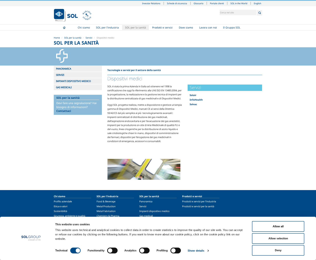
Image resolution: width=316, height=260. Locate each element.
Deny (278, 250)
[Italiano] (66, 15)
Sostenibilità (60, 211)
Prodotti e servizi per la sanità (198, 206)
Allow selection (278, 238)
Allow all (278, 226)
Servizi (89, 37)
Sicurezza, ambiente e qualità (69, 215)
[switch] (112, 250)
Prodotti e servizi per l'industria (199, 201)
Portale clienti (217, 3)
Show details (196, 250)
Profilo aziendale (63, 201)
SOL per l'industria (107, 27)
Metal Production (106, 206)
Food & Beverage (106, 201)
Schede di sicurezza (177, 3)
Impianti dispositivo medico (154, 211)
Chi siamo (84, 27)
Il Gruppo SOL (231, 27)
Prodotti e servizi (162, 27)
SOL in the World (238, 3)
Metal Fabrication (106, 211)
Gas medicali (146, 215)
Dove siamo (186, 27)
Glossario (198, 3)
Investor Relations (151, 3)
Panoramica (145, 201)
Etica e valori (60, 206)
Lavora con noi (208, 27)
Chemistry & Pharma (108, 215)
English (257, 3)
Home (64, 27)
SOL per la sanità (135, 27)
